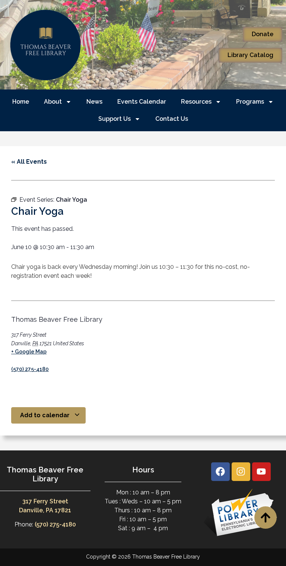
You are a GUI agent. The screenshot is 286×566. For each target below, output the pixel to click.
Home (20, 101)
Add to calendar (45, 415)
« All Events (29, 161)
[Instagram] (241, 471)
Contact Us (171, 118)
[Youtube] (261, 471)
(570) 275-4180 (30, 369)
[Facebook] (220, 471)
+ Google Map (29, 352)
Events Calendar (141, 101)
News (94, 101)
